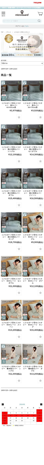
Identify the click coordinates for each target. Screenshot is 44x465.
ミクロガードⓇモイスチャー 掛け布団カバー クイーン (33, 193)
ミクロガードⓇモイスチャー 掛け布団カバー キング (12, 237)
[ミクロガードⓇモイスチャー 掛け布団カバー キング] (11, 222)
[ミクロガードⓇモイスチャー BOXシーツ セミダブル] (11, 266)
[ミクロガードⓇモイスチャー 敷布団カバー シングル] (11, 354)
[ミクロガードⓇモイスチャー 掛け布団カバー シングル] (11, 134)
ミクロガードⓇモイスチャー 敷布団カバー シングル (11, 369)
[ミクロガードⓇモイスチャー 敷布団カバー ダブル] (32, 354)
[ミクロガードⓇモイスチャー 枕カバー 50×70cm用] (32, 91)
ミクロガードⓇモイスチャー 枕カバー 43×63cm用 (11, 105)
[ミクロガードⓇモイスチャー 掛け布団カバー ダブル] (11, 178)
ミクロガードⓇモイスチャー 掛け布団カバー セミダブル (33, 149)
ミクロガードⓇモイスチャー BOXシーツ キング (33, 325)
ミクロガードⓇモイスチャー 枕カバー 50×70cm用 (32, 105)
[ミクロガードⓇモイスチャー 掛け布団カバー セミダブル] (32, 134)
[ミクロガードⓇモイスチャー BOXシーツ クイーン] (11, 310)
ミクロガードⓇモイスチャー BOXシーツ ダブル (33, 281)
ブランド (8, 32)
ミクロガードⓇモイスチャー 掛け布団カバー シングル (12, 149)
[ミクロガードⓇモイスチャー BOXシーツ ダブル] (32, 266)
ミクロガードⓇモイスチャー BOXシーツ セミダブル (11, 281)
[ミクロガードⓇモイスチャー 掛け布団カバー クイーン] (32, 178)
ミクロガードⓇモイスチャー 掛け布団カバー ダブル (12, 193)
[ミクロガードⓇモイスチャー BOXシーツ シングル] (32, 222)
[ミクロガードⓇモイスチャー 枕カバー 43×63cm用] (11, 91)
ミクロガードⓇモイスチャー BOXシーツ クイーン (11, 325)
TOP (2, 32)
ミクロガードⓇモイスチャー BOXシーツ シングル (33, 237)
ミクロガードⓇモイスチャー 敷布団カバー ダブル (32, 369)
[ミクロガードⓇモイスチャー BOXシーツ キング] (32, 310)
